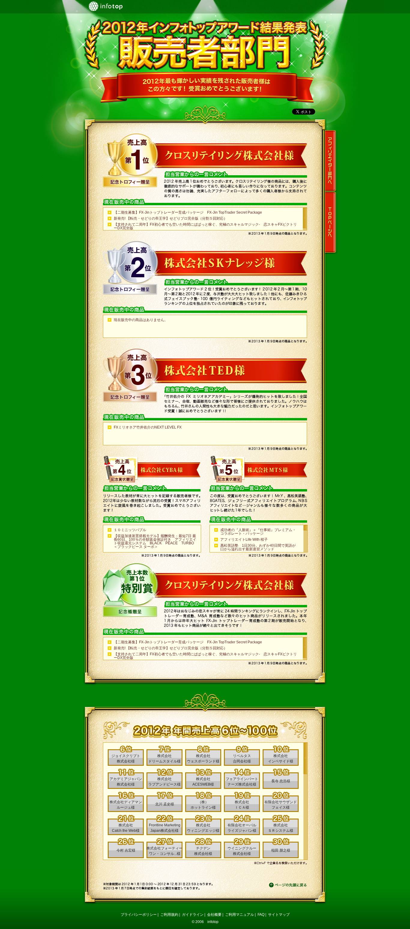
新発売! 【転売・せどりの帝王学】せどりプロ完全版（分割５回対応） (170, 218)
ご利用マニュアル (239, 914)
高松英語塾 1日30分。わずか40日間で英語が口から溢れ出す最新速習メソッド (258, 547)
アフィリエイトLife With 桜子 (244, 539)
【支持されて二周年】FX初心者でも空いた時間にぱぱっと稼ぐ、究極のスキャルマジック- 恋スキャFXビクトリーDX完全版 (205, 226)
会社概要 (214, 914)
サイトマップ (279, 914)
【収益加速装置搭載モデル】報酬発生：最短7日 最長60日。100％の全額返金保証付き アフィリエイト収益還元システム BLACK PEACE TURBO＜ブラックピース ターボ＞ (155, 541)
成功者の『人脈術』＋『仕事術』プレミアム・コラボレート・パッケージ (258, 532)
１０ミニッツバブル (130, 530)
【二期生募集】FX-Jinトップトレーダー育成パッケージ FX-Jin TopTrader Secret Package (188, 212)
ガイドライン (192, 914)
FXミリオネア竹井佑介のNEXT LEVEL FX (148, 427)
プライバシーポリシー (139, 914)
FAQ (261, 914)
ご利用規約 (169, 914)
